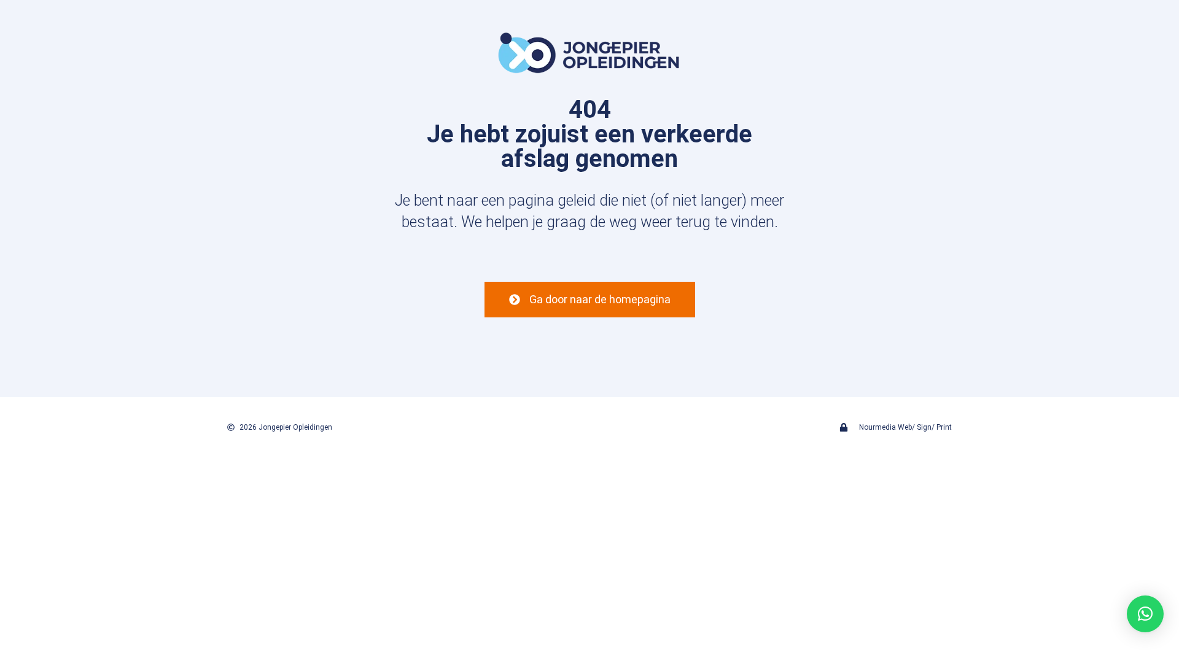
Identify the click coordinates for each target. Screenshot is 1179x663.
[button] (1145, 613)
